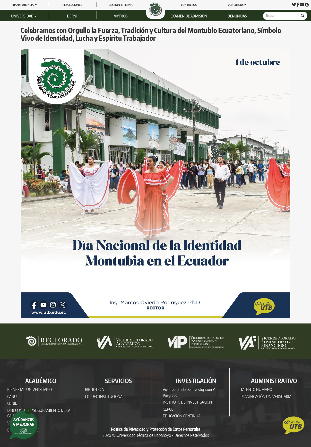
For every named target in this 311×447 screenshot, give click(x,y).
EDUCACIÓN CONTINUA (181, 415)
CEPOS (168, 409)
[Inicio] (157, 9)
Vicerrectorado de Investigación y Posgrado (189, 392)
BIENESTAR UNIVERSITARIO (29, 389)
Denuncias (237, 16)
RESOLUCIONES (72, 5)
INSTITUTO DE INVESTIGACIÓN (187, 402)
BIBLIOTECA (94, 389)
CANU (12, 396)
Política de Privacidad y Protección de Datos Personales (155, 429)
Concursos (236, 5)
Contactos (189, 5)
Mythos (120, 16)
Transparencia (22, 5)
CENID (12, 403)
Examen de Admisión (189, 16)
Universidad (22, 16)
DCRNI (72, 16)
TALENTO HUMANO (256, 389)
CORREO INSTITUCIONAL (104, 396)
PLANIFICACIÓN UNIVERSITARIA (266, 396)
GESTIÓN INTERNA (121, 5)
